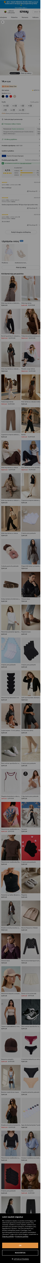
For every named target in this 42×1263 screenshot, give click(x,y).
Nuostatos (20, 1253)
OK (20, 1245)
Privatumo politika (21, 1236)
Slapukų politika (8, 1236)
